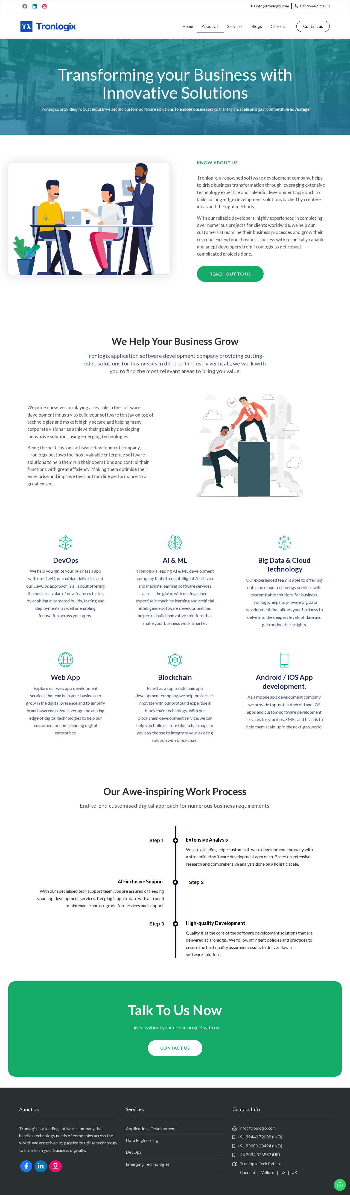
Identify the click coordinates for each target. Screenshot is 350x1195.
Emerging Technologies (148, 1164)
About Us (210, 26)
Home (187, 26)
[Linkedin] (35, 6)
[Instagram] (44, 6)
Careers (278, 26)
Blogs (256, 26)
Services (235, 26)
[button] (313, 26)
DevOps (133, 1152)
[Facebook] (25, 6)
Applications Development (151, 1128)
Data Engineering (142, 1140)
